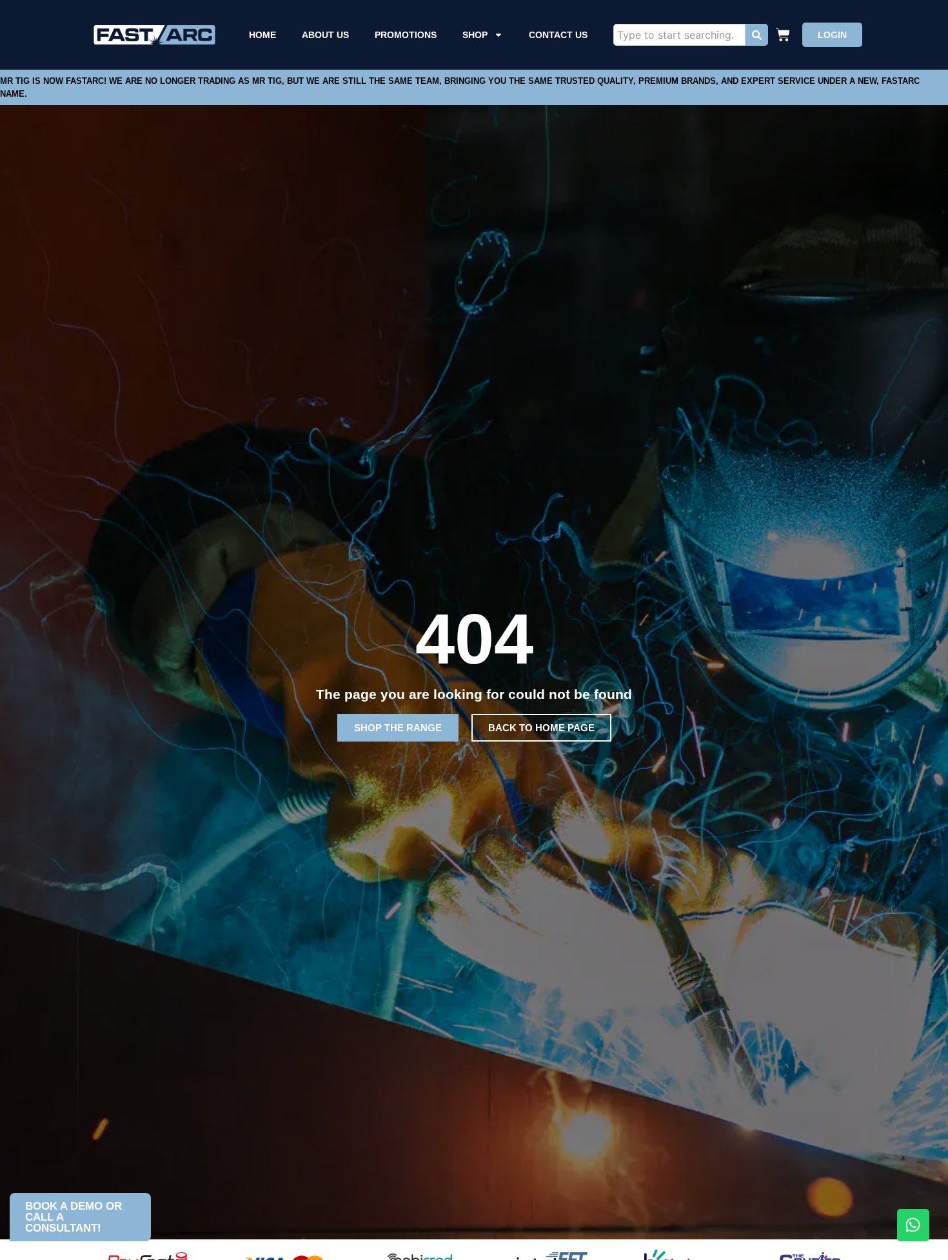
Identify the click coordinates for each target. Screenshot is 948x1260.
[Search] (757, 35)
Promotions (406, 35)
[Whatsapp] (913, 1225)
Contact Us (558, 35)
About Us (325, 35)
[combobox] (679, 35)
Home (262, 35)
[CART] (784, 34)
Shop (475, 35)
